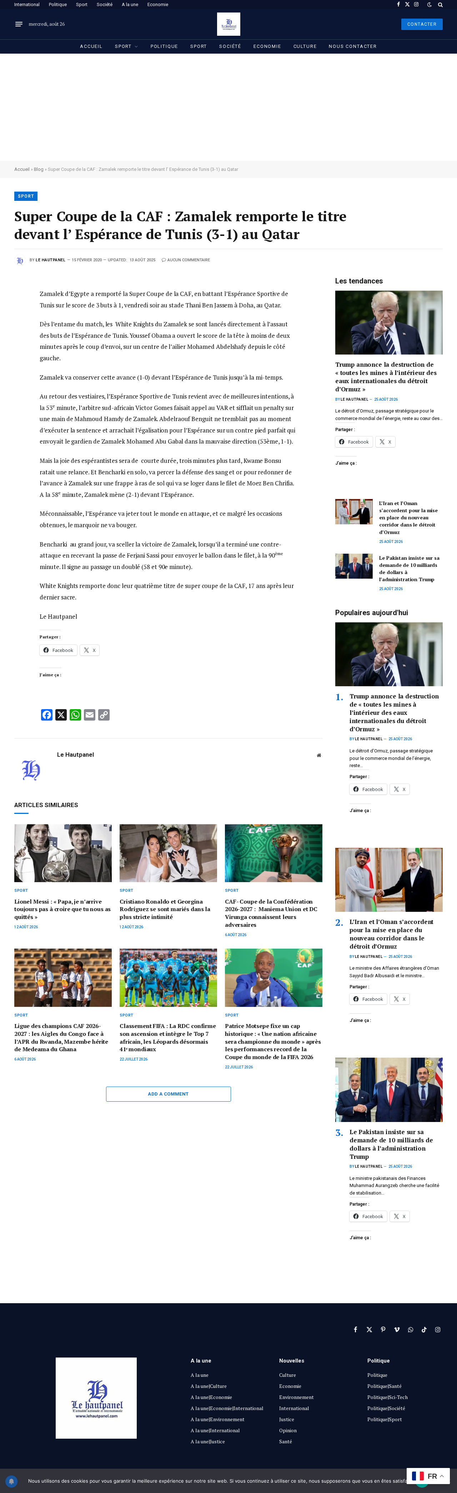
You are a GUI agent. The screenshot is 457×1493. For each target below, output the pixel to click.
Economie (157, 4)
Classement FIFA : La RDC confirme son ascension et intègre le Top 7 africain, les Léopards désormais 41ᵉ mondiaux (168, 1037)
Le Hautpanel (51, 260)
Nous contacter (353, 46)
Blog (39, 169)
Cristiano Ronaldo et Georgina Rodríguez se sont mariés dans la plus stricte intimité (165, 909)
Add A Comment (168, 1094)
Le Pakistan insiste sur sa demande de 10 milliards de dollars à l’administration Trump (409, 568)
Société (104, 4)
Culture (305, 46)
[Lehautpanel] (228, 24)
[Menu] (18, 24)
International (27, 4)
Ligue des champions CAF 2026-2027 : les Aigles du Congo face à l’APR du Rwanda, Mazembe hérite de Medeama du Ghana (61, 1037)
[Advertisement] (228, 107)
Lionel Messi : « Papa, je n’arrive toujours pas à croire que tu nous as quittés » (62, 909)
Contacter (422, 24)
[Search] (440, 4)
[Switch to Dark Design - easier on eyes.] (429, 4)
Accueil (91, 46)
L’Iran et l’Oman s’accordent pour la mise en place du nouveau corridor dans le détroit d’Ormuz (408, 517)
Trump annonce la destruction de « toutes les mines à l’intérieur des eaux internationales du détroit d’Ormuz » (386, 376)
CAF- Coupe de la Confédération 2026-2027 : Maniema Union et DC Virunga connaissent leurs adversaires (271, 913)
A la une (130, 4)
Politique (58, 4)
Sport (81, 4)
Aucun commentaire (188, 260)
